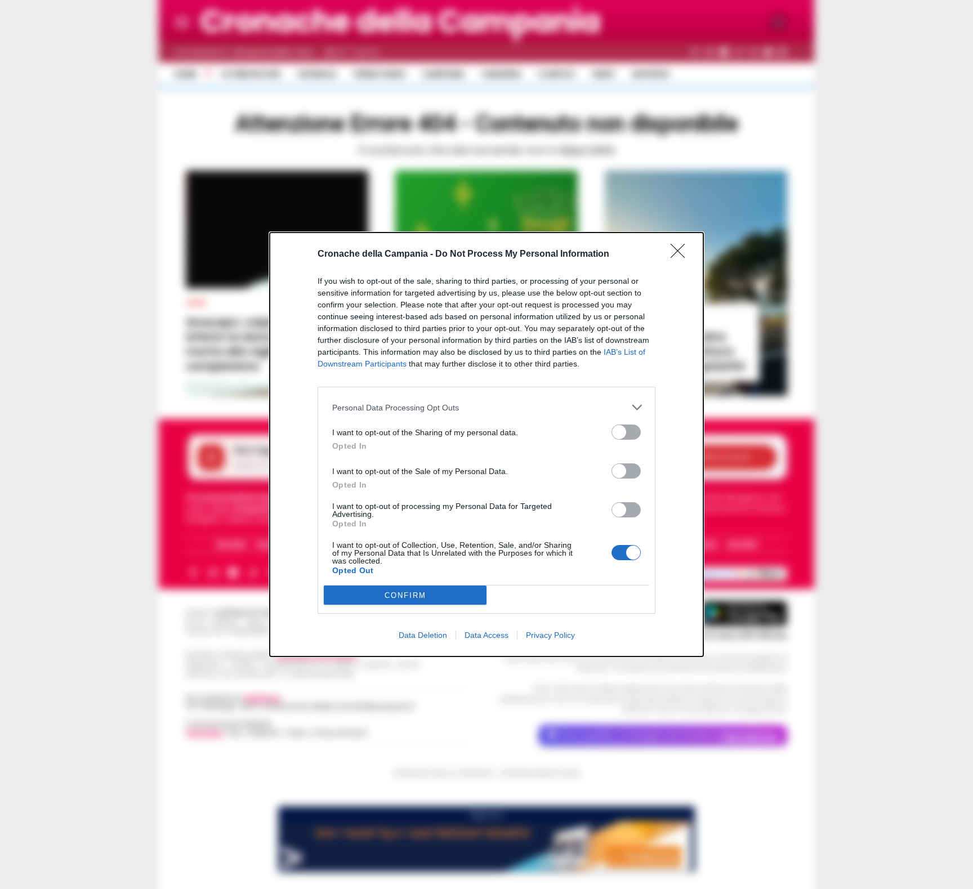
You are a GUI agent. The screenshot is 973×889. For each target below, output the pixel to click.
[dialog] (486, 444)
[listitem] (486, 407)
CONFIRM (405, 595)
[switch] (626, 432)
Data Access (486, 635)
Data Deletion (423, 635)
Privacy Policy (550, 635)
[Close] (681, 254)
